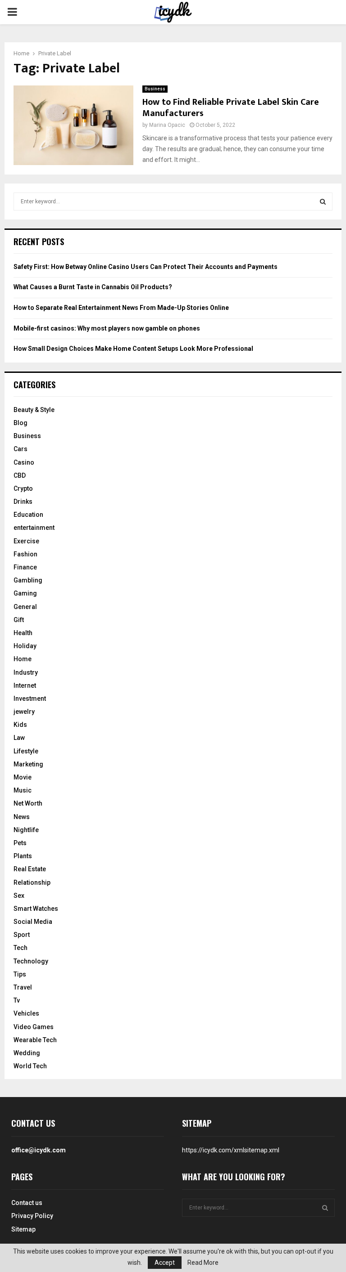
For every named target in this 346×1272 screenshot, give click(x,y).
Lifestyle (26, 751)
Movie (23, 777)
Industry (26, 672)
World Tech (30, 1066)
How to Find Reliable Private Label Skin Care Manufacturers (230, 107)
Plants (23, 856)
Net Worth (28, 803)
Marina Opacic (167, 125)
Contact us (26, 1202)
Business (155, 88)
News (22, 816)
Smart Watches (36, 908)
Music (23, 790)
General (25, 606)
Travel (23, 987)
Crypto (23, 488)
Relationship (32, 882)
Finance (25, 567)
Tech (20, 947)
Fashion (25, 554)
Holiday (25, 645)
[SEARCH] (322, 202)
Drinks (23, 501)
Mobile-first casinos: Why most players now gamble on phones (107, 328)
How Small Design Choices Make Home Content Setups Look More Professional (133, 348)
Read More (203, 1262)
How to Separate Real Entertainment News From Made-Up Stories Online (121, 307)
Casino (24, 462)
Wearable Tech (35, 1040)
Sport (22, 934)
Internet (25, 685)
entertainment (34, 527)
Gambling (28, 580)
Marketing (28, 764)
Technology (31, 961)
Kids (20, 724)
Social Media (33, 921)
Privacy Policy (32, 1215)
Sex (19, 895)
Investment (30, 698)
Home (23, 659)
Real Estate (30, 869)
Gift (19, 619)
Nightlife (26, 829)
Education (28, 514)
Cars (20, 448)
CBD (20, 475)
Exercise (26, 541)
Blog (20, 422)
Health (23, 632)
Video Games (34, 1026)
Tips (20, 974)
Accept (165, 1262)
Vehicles (26, 1013)
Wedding (27, 1053)
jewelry (24, 711)
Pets (20, 843)
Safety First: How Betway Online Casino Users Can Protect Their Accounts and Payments (146, 266)
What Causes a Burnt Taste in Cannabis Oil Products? (93, 287)
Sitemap (23, 1229)
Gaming (25, 593)
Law (19, 737)
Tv (17, 1000)
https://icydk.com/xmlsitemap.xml (230, 1150)
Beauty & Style (34, 409)
